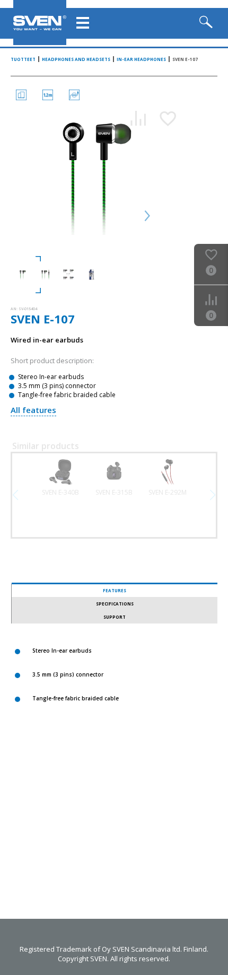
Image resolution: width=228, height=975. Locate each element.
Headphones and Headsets (76, 59)
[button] (212, 495)
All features (33, 410)
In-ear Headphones (141, 59)
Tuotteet (23, 59)
